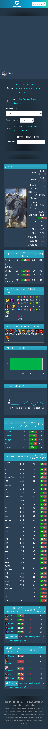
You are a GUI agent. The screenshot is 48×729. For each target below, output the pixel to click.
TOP (21, 126)
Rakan (11, 678)
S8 (31, 84)
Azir (10, 619)
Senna (11, 656)
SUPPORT (23, 130)
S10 (18, 88)
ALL (18, 84)
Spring (34, 99)
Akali (10, 628)
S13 (33, 88)
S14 (38, 88)
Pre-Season (24, 99)
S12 (28, 88)
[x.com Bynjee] (22, 702)
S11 (23, 88)
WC (29, 137)
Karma (11, 615)
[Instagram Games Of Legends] (6, 702)
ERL (37, 137)
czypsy (8, 447)
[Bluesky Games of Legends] (14, 702)
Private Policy (29, 705)
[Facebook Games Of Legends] (18, 702)
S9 (35, 84)
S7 (27, 84)
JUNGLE (28, 126)
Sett (10, 674)
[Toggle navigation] (8, 12)
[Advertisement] (24, 42)
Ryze (10, 632)
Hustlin (8, 436)
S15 (18, 92)
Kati (6, 443)
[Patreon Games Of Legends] (10, 702)
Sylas (10, 624)
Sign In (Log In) (39, 4)
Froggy (8, 439)
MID (36, 126)
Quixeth (8, 432)
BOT (15, 130)
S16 (23, 92)
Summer (17, 103)
